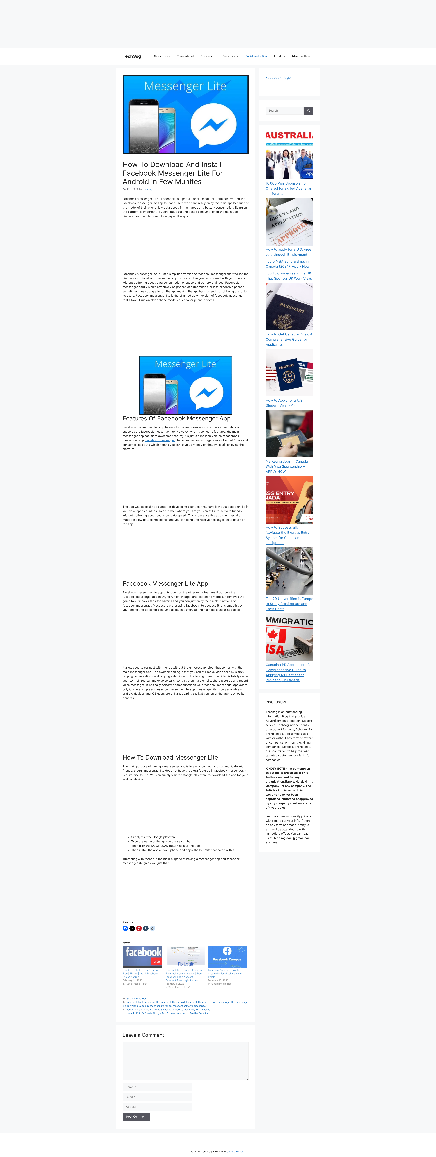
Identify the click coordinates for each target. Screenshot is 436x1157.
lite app (212, 1002)
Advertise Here (301, 56)
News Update (162, 56)
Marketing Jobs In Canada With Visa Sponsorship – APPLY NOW (287, 466)
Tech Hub (229, 56)
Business (206, 56)
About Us (279, 56)
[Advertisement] (102, 24)
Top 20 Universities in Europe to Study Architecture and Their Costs (289, 604)
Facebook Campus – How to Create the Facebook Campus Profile (225, 973)
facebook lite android (173, 1002)
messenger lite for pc (159, 1005)
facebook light (135, 1002)
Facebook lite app (196, 1002)
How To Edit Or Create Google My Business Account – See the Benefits (167, 1013)
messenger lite (226, 1002)
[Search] (308, 111)
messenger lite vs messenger (189, 1005)
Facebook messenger (160, 440)
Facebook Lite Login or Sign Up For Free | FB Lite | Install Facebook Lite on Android (142, 973)
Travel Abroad (185, 56)
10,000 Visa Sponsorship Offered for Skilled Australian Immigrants (289, 188)
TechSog (132, 56)
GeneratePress (236, 1151)
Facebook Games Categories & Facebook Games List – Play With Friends (168, 1009)
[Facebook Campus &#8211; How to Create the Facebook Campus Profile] (227, 957)
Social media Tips (256, 56)
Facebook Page (278, 77)
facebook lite (151, 1002)
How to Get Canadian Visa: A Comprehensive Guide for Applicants (289, 339)
